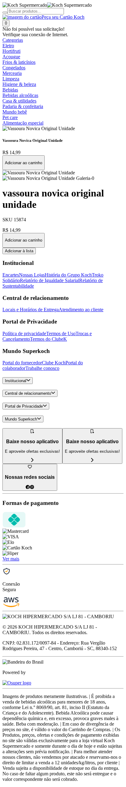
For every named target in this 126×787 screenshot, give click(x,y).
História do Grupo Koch (68, 274)
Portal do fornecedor (22, 362)
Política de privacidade (24, 333)
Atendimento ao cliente (81, 309)
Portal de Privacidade (24, 406)
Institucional (15, 380)
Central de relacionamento (28, 393)
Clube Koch (53, 362)
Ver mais (10, 558)
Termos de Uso (61, 333)
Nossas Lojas (32, 274)
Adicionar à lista (19, 251)
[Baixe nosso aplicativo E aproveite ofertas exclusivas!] (92, 460)
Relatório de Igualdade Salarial (49, 280)
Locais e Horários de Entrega (30, 309)
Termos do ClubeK (48, 339)
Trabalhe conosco (42, 368)
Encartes (10, 274)
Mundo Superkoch (21, 419)
